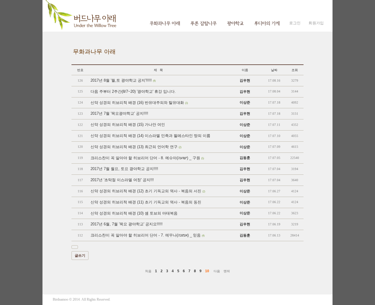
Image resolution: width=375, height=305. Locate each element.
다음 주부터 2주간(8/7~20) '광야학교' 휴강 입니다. (133, 91)
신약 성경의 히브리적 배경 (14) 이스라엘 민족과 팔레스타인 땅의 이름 (150, 135)
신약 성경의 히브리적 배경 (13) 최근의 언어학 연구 (136, 147)
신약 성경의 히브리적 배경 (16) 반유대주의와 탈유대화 (139, 102)
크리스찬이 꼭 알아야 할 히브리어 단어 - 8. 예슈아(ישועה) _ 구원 (147, 158)
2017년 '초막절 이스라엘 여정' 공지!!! (122, 180)
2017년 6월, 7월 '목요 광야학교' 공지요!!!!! (127, 224)
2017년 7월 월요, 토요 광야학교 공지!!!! (124, 169)
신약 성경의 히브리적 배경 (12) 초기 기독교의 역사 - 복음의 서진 (148, 191)
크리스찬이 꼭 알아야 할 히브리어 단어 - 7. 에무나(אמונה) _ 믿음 (147, 235)
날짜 (274, 70)
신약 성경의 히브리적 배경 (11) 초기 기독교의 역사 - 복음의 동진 (146, 202)
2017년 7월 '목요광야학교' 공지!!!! (119, 113)
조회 (295, 70)
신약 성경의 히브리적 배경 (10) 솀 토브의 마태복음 (134, 213)
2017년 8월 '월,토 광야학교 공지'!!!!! (123, 80)
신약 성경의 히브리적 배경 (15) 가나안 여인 (128, 124)
